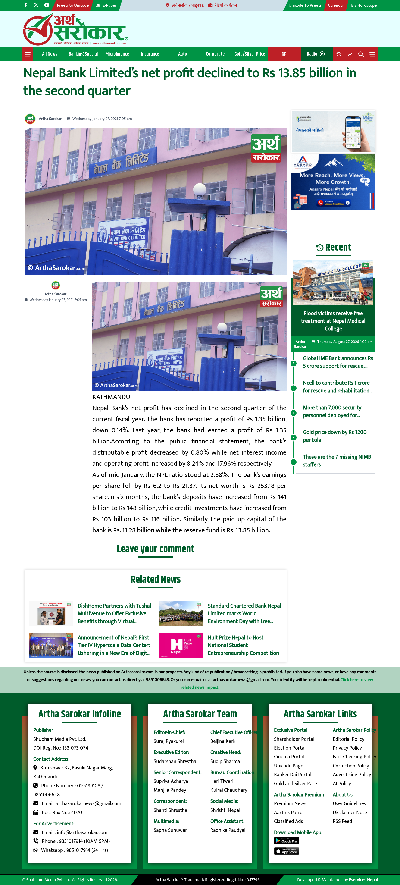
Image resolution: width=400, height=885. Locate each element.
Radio (312, 54)
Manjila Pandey (170, 790)
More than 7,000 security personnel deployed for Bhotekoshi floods (332, 412)
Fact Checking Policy (354, 757)
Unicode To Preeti (305, 5)
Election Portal (290, 748)
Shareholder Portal (294, 739)
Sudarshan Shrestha (175, 761)
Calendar (336, 5)
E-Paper (110, 5)
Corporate (215, 54)
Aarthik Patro (288, 813)
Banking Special (83, 54)
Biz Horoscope (364, 5)
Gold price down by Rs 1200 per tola (335, 436)
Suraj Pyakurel (169, 741)
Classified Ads (288, 821)
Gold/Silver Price (249, 54)
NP (284, 54)
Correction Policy (351, 766)
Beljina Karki (223, 741)
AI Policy (342, 784)
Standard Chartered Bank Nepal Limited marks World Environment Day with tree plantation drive (244, 614)
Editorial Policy (348, 739)
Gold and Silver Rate (295, 784)
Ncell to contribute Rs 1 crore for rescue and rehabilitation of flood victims (336, 387)
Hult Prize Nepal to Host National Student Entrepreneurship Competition (243, 645)
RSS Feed (342, 821)
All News (49, 54)
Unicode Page (288, 766)
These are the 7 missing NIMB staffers (337, 461)
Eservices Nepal (363, 879)
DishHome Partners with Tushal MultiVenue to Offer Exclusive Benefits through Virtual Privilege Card (114, 614)
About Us (343, 795)
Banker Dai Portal (292, 775)
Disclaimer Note (350, 813)
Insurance (150, 54)
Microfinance (117, 54)
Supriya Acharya (171, 781)
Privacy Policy (347, 748)
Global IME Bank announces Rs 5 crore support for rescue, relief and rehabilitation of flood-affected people (338, 362)
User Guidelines (349, 804)
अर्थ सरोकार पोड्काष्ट (188, 5)
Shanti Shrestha (170, 810)
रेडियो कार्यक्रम (226, 5)
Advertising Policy (352, 775)
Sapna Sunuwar (170, 830)
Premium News (290, 804)
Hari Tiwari (221, 781)
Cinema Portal (289, 757)
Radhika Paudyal (227, 830)
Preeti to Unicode (73, 5)
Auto (182, 54)
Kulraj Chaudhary (228, 790)
